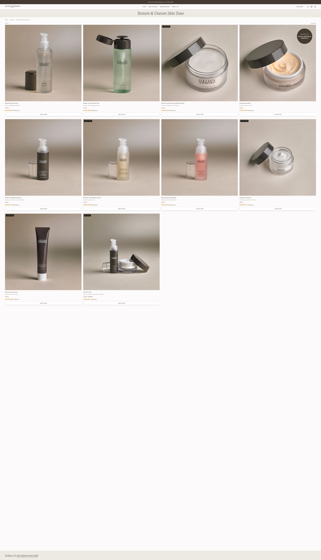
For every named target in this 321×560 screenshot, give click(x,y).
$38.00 (7, 107)
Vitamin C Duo (87, 292)
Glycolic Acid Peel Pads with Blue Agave (172, 103)
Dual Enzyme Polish (245, 103)
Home (6, 19)
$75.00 (163, 107)
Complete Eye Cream (245, 197)
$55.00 (241, 107)
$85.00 (7, 202)
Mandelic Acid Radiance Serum (92, 197)
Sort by (6, 23)
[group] (160, 2)
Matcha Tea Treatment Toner (91, 103)
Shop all (12, 19)
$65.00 (241, 202)
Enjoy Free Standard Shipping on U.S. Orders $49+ (160, 2)
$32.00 (85, 107)
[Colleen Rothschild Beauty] (12, 7)
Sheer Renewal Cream (11, 292)
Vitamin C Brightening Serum (13, 197)
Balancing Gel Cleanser (11, 103)
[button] (308, 6)
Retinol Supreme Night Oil (168, 197)
